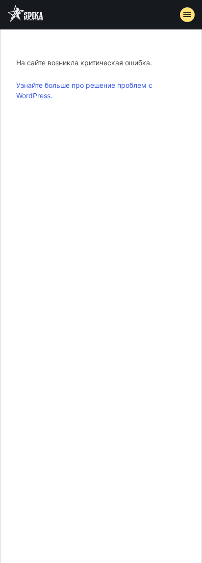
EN (119, 199)
